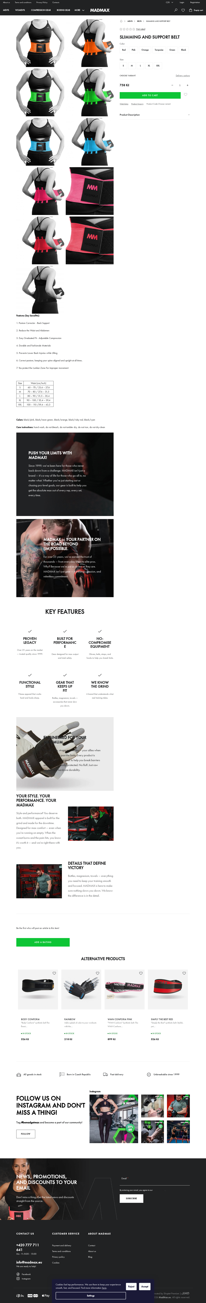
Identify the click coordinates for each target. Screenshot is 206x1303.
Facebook (26, 1274)
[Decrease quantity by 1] (172, 85)
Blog (90, 1256)
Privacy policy (58, 1256)
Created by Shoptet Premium (165, 1293)
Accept (144, 1286)
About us (6, 2)
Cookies (55, 1262)
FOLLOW (25, 1134)
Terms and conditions (23, 2)
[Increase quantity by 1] (187, 85)
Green (172, 49)
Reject (131, 1286)
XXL (158, 65)
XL (149, 65)
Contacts (55, 2)
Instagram (26, 1278)
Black (183, 49)
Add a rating (43, 942)
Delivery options (183, 75)
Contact (91, 1245)
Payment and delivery (61, 1245)
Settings (91, 1295)
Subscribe (131, 1198)
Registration (195, 2)
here (104, 1287)
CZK (168, 2)
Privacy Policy (41, 2)
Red (124, 49)
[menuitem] (6, 10)
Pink (133, 49)
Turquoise (159, 49)
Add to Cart (150, 95)
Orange (145, 49)
